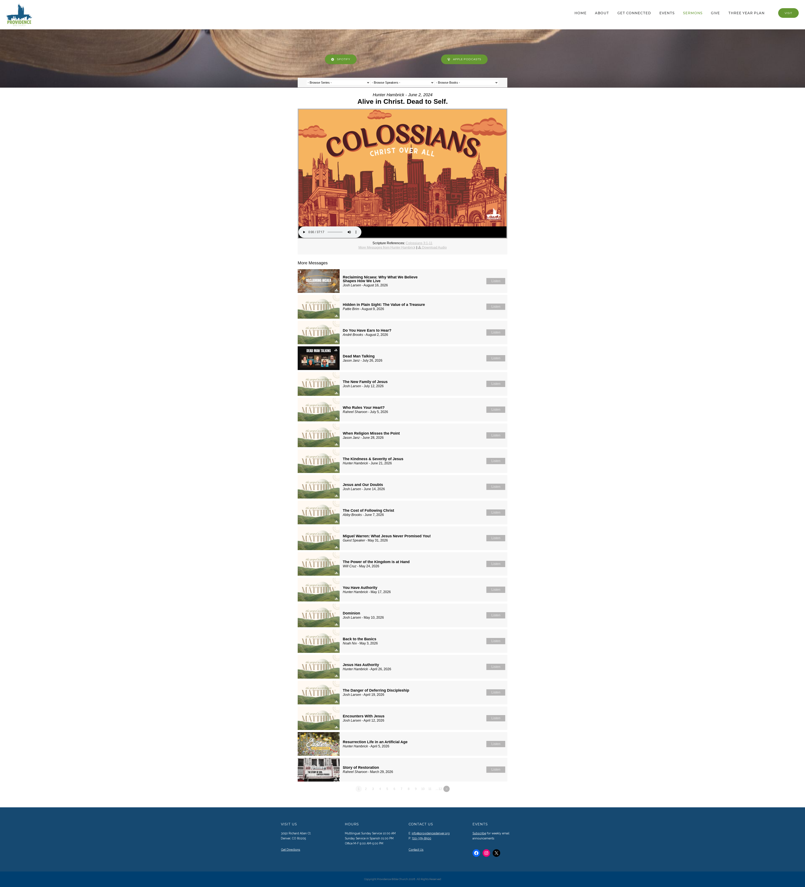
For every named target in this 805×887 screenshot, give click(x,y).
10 (423, 789)
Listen (495, 281)
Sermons (692, 13)
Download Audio (434, 247)
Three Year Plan (746, 13)
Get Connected (634, 13)
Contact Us (416, 849)
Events (667, 13)
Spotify (343, 59)
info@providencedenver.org (431, 833)
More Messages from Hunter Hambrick (386, 247)
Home (580, 13)
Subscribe (479, 833)
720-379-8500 (421, 838)
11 (429, 789)
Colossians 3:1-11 (419, 243)
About (602, 13)
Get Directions (290, 849)
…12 (438, 789)
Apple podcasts (467, 59)
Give (715, 13)
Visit (788, 13)
